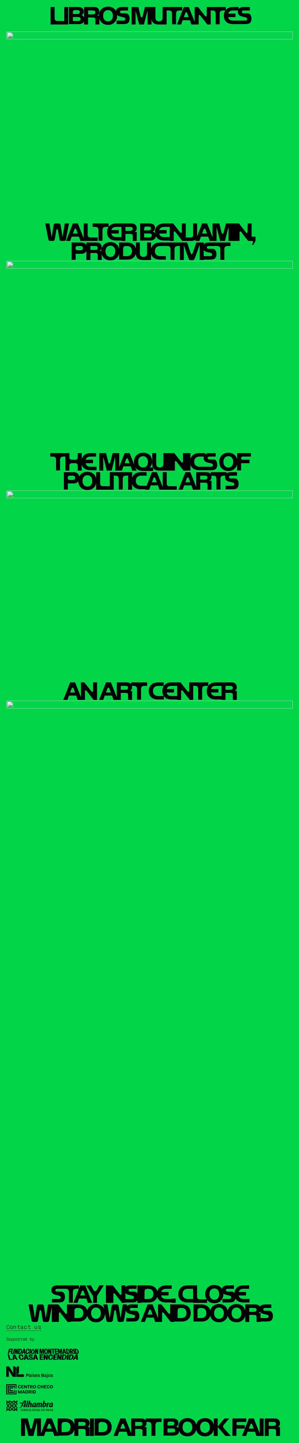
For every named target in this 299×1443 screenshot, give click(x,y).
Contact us (23, 1327)
